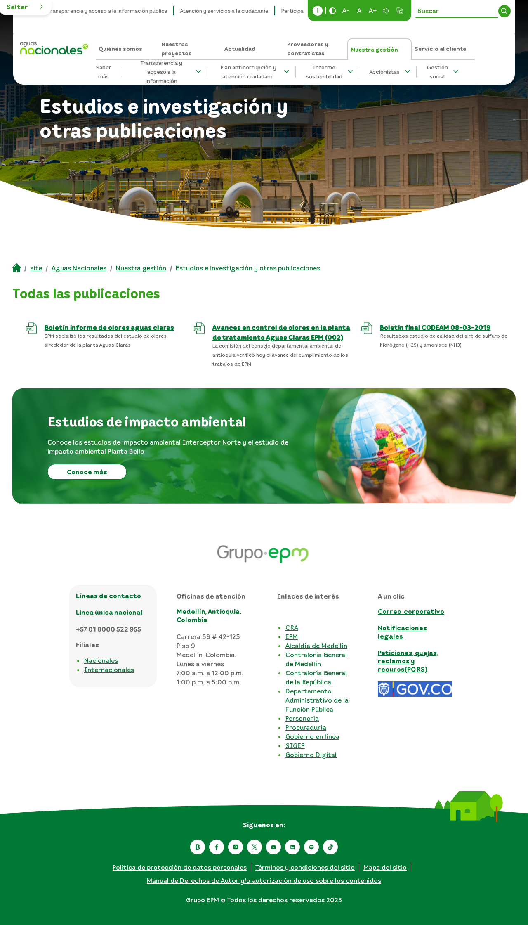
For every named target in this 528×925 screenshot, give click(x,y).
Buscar (504, 11)
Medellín (308, 664)
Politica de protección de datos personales (180, 867)
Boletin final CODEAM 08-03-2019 (435, 327)
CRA (291, 627)
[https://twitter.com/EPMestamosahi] (254, 847)
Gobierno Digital (311, 754)
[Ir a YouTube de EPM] (273, 847)
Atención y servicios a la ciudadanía (224, 10)
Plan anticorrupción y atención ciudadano (248, 71)
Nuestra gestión (374, 49)
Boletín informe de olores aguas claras (109, 327)
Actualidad (239, 48)
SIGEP (295, 745)
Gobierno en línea (312, 736)
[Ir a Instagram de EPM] (235, 847)
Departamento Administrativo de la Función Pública (317, 700)
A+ (373, 10)
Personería (302, 718)
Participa (292, 10)
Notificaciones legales (402, 632)
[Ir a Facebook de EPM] (216, 847)
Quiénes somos (120, 48)
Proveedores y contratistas (307, 48)
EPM (291, 636)
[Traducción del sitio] (400, 11)
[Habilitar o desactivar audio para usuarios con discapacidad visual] (386, 11)
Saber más (103, 71)
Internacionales (109, 669)
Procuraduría (305, 727)
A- (345, 10)
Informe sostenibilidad (324, 71)
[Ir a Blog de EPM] (197, 847)
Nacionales (101, 660)
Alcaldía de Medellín (316, 645)
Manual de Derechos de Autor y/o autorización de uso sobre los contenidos (264, 880)
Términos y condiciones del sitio (305, 867)
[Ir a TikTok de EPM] (330, 847)
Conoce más (87, 472)
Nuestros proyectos (176, 48)
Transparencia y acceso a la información (161, 71)
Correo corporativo (411, 611)
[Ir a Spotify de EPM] (311, 847)
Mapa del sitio (385, 867)
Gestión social (437, 71)
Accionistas (385, 71)
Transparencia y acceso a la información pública (107, 10)
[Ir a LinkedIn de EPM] (292, 847)
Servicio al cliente (440, 48)
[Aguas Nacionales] (53, 45)
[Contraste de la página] (332, 11)
